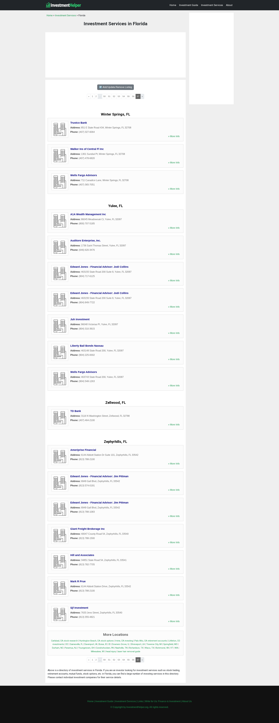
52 (114, 96)
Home (173, 5)
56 (133, 96)
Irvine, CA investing (124, 641)
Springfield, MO (170, 644)
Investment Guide (188, 5)
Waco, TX (149, 648)
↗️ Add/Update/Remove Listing (115, 87)
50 (104, 96)
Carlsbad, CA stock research (64, 641)
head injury (111, 651)
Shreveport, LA (138, 644)
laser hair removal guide (129, 651)
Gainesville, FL (76, 644)
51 (109, 96)
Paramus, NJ (71, 648)
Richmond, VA (162, 648)
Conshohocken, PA (105, 648)
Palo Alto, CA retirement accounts (151, 641)
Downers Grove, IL (120, 644)
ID (109, 644)
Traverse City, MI (154, 644)
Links (140, 701)
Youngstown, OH (86, 648)
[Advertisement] (115, 55)
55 (128, 96)
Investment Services (212, 5)
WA (176, 648)
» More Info (174, 136)
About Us (187, 701)
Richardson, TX (136, 648)
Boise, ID (103, 644)
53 (119, 96)
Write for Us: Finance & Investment (162, 701)
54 (123, 96)
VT (171, 648)
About (229, 5)
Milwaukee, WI (97, 651)
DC (67, 644)
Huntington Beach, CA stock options (96, 641)
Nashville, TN (121, 648)
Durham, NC (57, 648)
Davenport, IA (90, 644)
